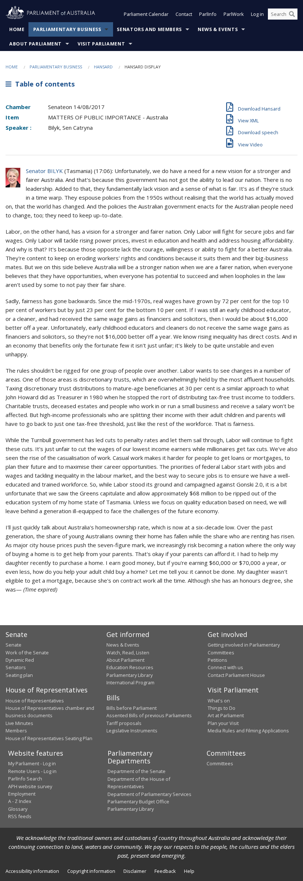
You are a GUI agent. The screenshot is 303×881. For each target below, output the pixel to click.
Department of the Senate (137, 771)
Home (17, 29)
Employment (21, 793)
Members (16, 730)
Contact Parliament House (236, 675)
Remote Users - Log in (32, 771)
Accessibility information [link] (32, 871)
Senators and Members (149, 29)
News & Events (218, 29)
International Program (130, 682)
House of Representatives (35, 700)
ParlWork (234, 14)
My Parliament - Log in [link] (32, 763)
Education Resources (129, 667)
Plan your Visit (223, 723)
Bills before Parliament (131, 708)
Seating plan (19, 675)
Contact (184, 14)
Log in (257, 14)
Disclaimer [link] (134, 871)
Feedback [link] (165, 871)
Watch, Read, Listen (127, 652)
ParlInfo (208, 14)
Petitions (217, 660)
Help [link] (189, 871)
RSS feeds (19, 816)
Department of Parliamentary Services (149, 794)
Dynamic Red (20, 660)
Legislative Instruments (131, 730)
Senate (13, 644)
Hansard (103, 67)
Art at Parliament (226, 715)
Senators (16, 667)
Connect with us (225, 667)
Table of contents (43, 83)
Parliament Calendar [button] (146, 14)
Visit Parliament (101, 44)
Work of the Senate (27, 652)
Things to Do (221, 708)
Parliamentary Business (67, 29)
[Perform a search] (291, 14)
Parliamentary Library (129, 675)
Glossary (17, 809)
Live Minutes (19, 723)
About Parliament (35, 44)
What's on (219, 700)
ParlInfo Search (25, 778)
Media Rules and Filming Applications (248, 730)
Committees (220, 763)
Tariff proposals (124, 723)
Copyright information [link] (91, 871)
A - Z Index (19, 801)
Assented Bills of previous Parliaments (149, 715)
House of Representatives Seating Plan (49, 738)
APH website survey (30, 786)
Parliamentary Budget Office (138, 801)
